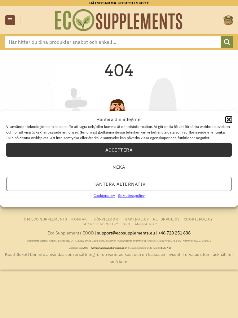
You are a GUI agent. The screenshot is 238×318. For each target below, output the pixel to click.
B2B (126, 223)
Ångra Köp (145, 223)
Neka (119, 167)
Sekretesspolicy (131, 195)
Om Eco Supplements (45, 218)
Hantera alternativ (118, 184)
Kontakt (80, 218)
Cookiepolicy (104, 195)
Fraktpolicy (135, 218)
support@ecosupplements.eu (126, 233)
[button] (229, 119)
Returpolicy (166, 218)
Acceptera (119, 149)
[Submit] (227, 42)
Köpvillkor (106, 218)
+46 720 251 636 (174, 233)
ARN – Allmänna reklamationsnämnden (105, 247)
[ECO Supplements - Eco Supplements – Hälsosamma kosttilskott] (119, 20)
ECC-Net (166, 247)
